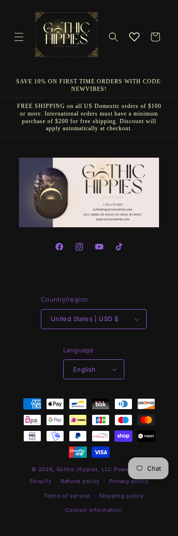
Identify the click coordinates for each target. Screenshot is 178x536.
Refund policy (80, 481)
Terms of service (67, 495)
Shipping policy (121, 495)
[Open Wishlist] (134, 37)
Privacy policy (129, 481)
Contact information (93, 510)
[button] (19, 37)
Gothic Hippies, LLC (84, 469)
